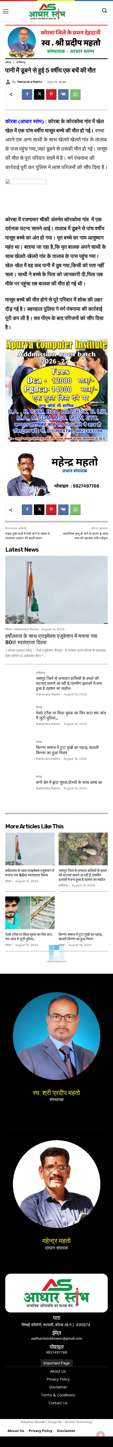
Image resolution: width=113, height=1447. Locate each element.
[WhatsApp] (75, 94)
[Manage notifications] (100, 1435)
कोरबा (8, 62)
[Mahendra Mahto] (8, 82)
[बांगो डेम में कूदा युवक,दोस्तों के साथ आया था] (18, 788)
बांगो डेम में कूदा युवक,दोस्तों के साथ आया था (69, 782)
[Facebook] (27, 94)
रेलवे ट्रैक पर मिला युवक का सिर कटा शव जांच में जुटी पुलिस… (28, 936)
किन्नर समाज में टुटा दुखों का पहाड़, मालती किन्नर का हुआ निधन (81, 936)
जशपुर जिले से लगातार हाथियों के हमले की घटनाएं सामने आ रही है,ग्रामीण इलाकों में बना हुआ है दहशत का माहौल (69, 683)
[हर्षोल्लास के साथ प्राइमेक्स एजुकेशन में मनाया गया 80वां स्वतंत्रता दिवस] (56, 590)
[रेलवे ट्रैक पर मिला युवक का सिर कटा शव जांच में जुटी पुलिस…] (18, 719)
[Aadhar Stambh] (47, 12)
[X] (39, 94)
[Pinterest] (51, 94)
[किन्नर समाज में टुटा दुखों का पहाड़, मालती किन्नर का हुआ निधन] (18, 754)
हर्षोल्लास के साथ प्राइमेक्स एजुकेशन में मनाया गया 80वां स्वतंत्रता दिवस (29, 872)
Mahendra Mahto (29, 81)
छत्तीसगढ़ (20, 62)
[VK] (63, 94)
